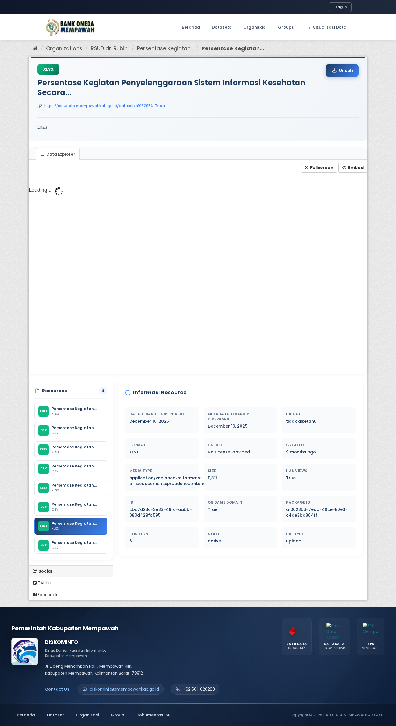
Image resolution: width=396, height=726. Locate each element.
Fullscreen (321, 167)
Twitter (44, 583)
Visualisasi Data (329, 27)
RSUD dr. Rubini (110, 48)
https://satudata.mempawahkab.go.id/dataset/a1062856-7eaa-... (107, 105)
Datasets (221, 27)
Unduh (346, 70)
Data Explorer (60, 154)
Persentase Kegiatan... (165, 48)
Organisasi (254, 27)
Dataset (55, 715)
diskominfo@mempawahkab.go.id (124, 689)
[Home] (35, 48)
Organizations (64, 48)
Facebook (47, 595)
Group (117, 715)
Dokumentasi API (154, 715)
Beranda (191, 27)
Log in (341, 7)
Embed (355, 167)
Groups (286, 27)
